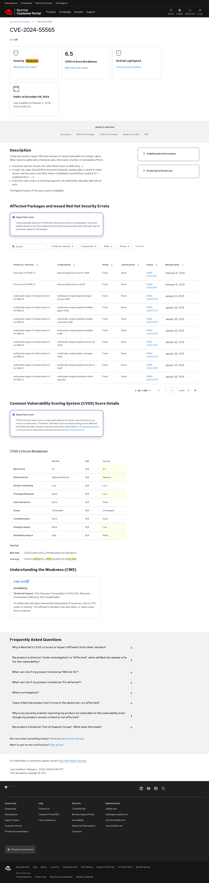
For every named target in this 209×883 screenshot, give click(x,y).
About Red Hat (22, 867)
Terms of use (40, 877)
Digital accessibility (84, 877)
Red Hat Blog (87, 867)
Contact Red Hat (69, 867)
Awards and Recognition (83, 825)
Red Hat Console (44, 3)
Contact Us (44, 808)
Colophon (77, 831)
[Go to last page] (195, 390)
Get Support (61, 3)
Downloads (26, 3)
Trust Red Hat (78, 808)
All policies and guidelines (61, 877)
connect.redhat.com (115, 820)
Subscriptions (11, 3)
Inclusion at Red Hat (105, 867)
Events (43, 867)
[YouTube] (148, 789)
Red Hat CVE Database (20, 22)
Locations (54, 867)
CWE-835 (19, 581)
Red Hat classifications (72, 429)
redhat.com (111, 808)
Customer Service (13, 825)
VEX (12, 39)
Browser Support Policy (83, 814)
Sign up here (56, 744)
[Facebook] (156, 789)
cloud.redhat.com (114, 825)
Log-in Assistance (47, 820)
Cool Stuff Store (125, 867)
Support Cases (12, 820)
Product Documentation (16, 831)
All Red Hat (190, 14)
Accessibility (78, 820)
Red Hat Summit (143, 867)
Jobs (35, 867)
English (180, 14)
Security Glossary (74, 738)
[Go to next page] (188, 390)
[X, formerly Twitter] (163, 789)
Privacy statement (24, 877)
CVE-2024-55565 (44, 22)
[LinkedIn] (141, 789)
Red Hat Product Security (72, 760)
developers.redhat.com (117, 814)
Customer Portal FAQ (49, 814)
